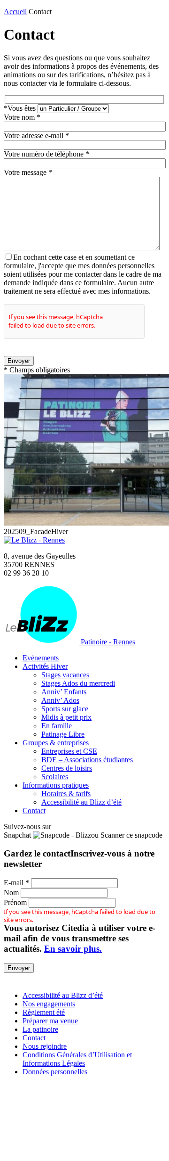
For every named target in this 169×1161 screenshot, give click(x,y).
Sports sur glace (64, 709)
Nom (11, 893)
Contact (34, 811)
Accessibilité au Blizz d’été (81, 802)
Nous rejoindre (45, 1046)
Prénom (15, 902)
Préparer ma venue (50, 1021)
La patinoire (40, 1029)
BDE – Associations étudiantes (87, 760)
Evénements (41, 658)
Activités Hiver (45, 666)
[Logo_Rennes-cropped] (84, 1111)
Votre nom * (22, 117)
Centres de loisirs (66, 768)
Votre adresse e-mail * (36, 136)
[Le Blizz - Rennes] (34, 540)
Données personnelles (55, 1072)
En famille (56, 726)
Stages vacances (65, 675)
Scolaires (54, 777)
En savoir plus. (73, 949)
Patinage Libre (62, 734)
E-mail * (16, 883)
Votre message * (28, 172)
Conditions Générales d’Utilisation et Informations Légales (77, 1059)
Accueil (15, 12)
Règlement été (44, 1012)
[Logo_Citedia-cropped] (84, 1153)
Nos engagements (49, 1004)
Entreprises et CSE (69, 751)
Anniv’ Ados (60, 700)
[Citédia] (20, 979)
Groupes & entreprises (56, 743)
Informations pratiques (56, 785)
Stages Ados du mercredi (78, 683)
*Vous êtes (21, 108)
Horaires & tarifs (66, 794)
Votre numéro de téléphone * (46, 154)
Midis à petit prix (66, 717)
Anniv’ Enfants (63, 692)
